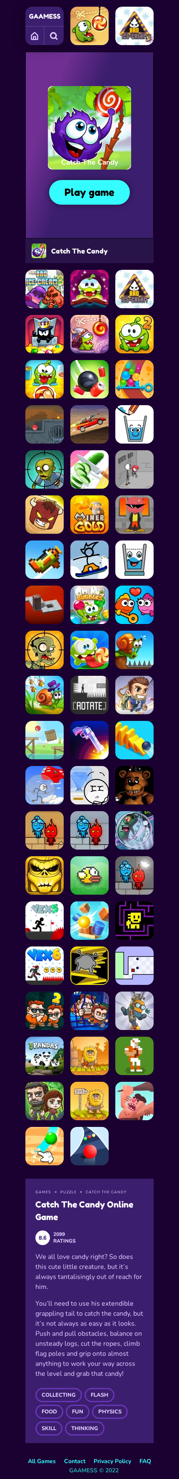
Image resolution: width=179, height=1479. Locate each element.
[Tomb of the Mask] (134, 920)
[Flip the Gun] (89, 740)
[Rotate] (89, 695)
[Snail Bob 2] (44, 695)
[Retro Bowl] (134, 1056)
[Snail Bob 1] (134, 650)
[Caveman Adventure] (134, 1101)
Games (35, 35)
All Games (42, 1461)
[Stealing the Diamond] (89, 785)
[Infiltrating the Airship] (44, 785)
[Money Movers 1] (89, 1011)
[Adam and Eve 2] (89, 1101)
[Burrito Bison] (44, 514)
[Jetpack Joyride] (134, 695)
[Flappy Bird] (89, 875)
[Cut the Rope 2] (134, 334)
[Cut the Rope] (89, 26)
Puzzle (68, 1192)
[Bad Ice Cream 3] (44, 289)
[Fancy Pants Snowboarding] (89, 559)
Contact (74, 1461)
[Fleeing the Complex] (134, 469)
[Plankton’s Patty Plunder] (134, 830)
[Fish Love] (134, 605)
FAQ (145, 1461)
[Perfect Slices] (89, 469)
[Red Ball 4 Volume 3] (44, 424)
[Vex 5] (44, 920)
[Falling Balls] (134, 379)
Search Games (54, 35)
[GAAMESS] (44, 16)
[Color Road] (89, 1146)
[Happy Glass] (134, 424)
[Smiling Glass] (134, 559)
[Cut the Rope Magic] (89, 289)
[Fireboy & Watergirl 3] (89, 830)
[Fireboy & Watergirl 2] (44, 830)
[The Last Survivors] (44, 1101)
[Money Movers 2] (44, 1011)
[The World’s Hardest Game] (134, 965)
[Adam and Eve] (89, 1056)
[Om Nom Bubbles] (89, 605)
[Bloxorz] (44, 605)
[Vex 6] (44, 965)
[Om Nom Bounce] (89, 650)
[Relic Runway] (44, 875)
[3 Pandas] (44, 1056)
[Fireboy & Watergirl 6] (134, 875)
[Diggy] (134, 1011)
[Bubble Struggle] (134, 514)
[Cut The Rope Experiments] (44, 379)
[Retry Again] (44, 559)
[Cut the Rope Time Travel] (89, 334)
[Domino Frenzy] (134, 740)
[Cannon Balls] (89, 920)
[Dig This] (44, 1146)
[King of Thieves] (44, 334)
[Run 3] (89, 965)
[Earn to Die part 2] (89, 424)
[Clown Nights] (134, 785)
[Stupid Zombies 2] (44, 650)
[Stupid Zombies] (44, 469)
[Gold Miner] (89, 514)
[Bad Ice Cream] (134, 289)
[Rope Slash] (89, 379)
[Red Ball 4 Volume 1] (44, 740)
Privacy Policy (112, 1461)
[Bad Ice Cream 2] (134, 26)
